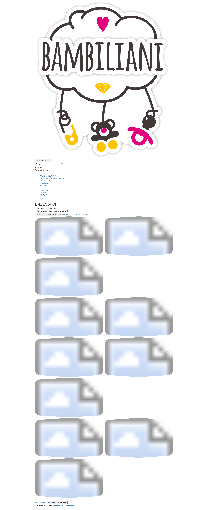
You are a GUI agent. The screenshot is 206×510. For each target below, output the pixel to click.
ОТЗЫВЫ (43, 192)
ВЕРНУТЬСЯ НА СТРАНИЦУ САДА (75, 215)
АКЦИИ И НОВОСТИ (48, 176)
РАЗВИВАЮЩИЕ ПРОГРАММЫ (52, 178)
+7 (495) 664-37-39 (42, 502)
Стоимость (44, 183)
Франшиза (44, 185)
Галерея (43, 188)
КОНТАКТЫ (44, 195)
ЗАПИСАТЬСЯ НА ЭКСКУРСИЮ (48, 215)
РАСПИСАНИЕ (45, 180)
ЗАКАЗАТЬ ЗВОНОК (43, 161)
